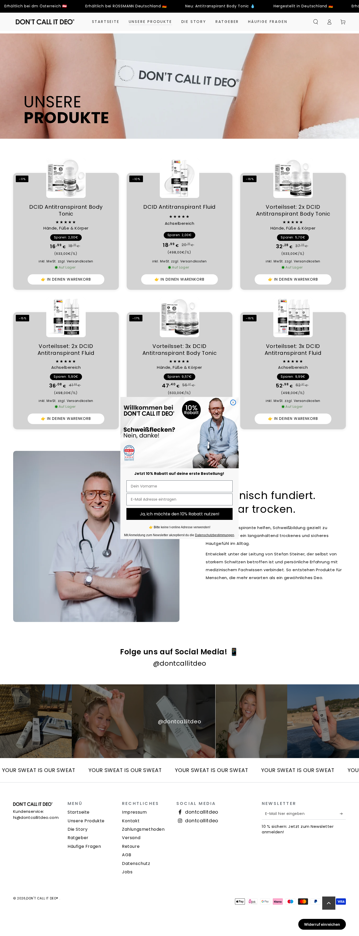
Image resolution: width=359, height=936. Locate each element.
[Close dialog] (233, 402)
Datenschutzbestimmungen (214, 535)
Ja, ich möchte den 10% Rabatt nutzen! (179, 514)
